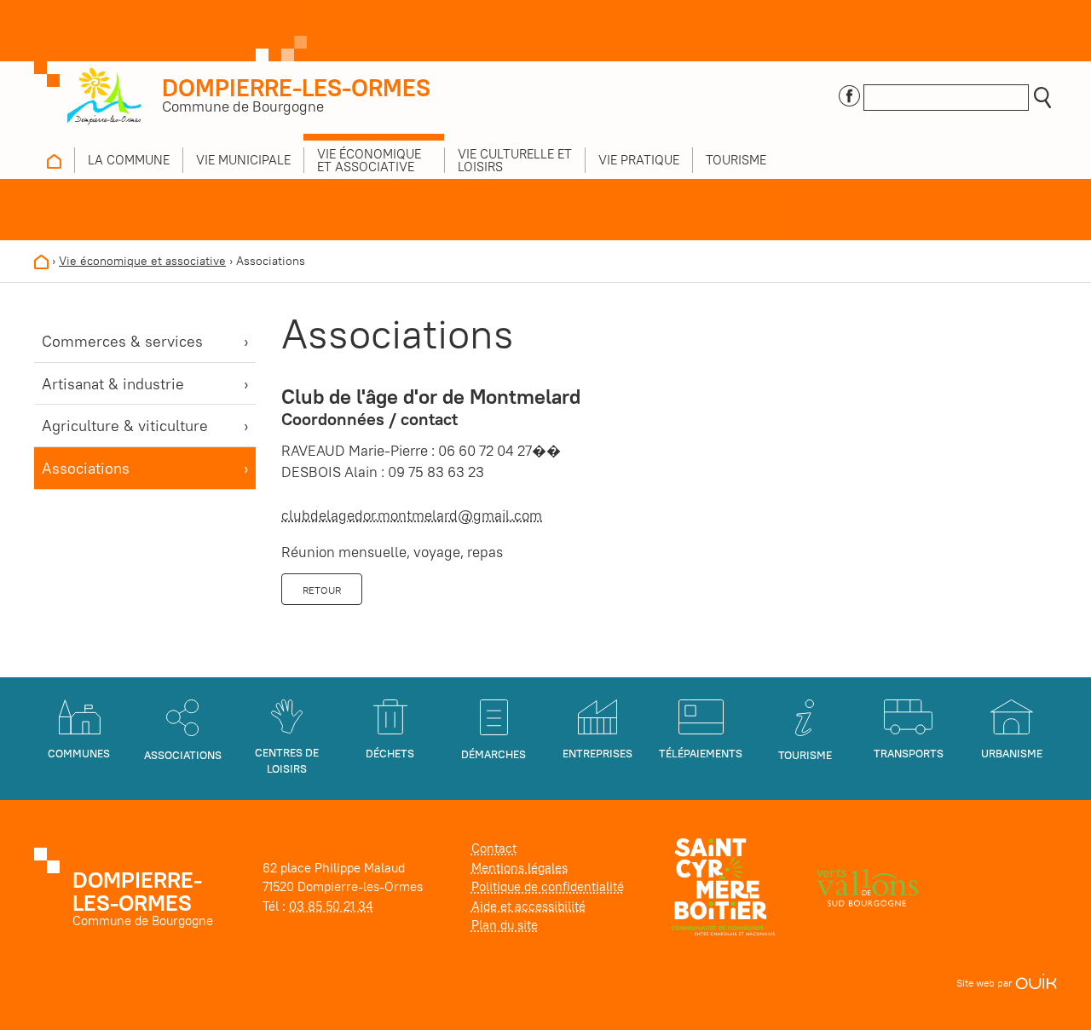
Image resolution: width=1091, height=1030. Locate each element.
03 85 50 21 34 (330, 906)
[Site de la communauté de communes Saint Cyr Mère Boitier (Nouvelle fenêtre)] (723, 886)
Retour (322, 590)
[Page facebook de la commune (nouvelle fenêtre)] (849, 94)
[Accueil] (41, 260)
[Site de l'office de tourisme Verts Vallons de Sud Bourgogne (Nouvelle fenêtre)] (868, 886)
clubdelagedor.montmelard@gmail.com (411, 515)
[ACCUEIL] (54, 160)
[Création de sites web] (1036, 982)
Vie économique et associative (142, 260)
